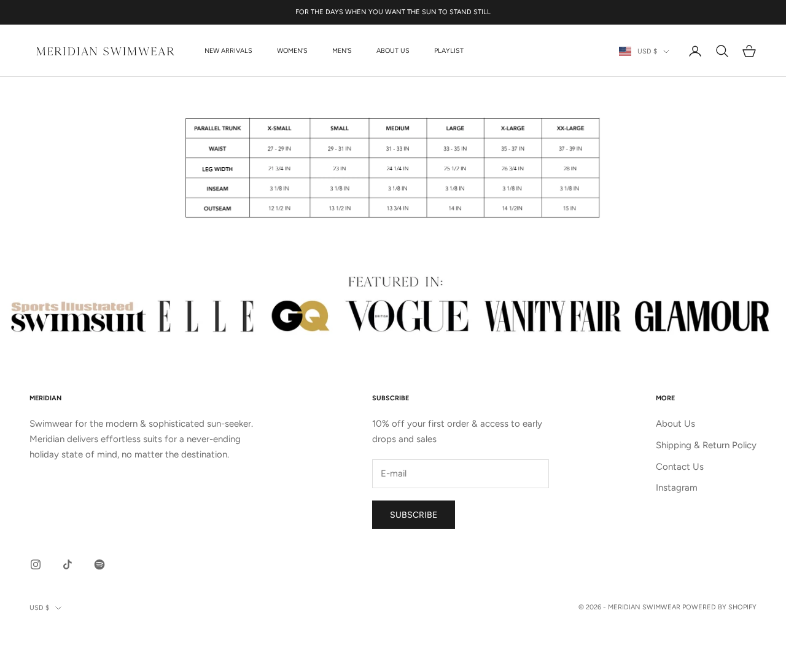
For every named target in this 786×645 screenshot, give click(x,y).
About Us (393, 51)
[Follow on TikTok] (67, 564)
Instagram (677, 487)
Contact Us (680, 466)
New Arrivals (228, 51)
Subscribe (413, 515)
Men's (342, 51)
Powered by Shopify (719, 607)
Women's (292, 51)
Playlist (449, 51)
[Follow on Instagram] (35, 564)
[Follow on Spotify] (99, 564)
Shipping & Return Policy (706, 445)
